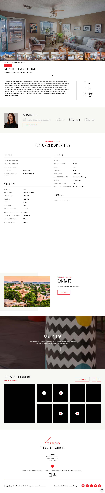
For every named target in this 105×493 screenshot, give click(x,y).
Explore (64, 292)
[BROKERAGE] (52, 466)
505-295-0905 (52, 460)
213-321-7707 (60, 120)
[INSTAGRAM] (83, 485)
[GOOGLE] (99, 485)
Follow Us (82, 379)
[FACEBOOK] (87, 485)
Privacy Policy (72, 486)
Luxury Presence (40, 486)
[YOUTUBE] (95, 485)
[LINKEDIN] (91, 485)
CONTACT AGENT (31, 125)
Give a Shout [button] (52, 349)
